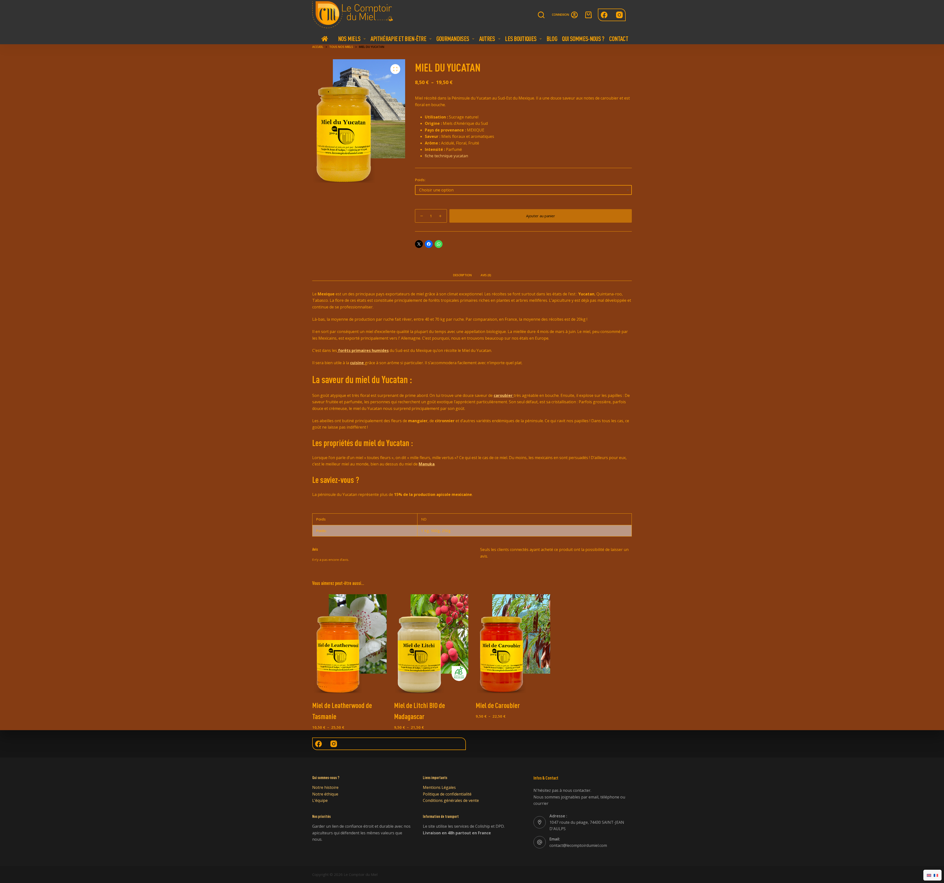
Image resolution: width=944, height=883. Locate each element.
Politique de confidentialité (447, 794)
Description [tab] (462, 275)
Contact (618, 38)
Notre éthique (325, 794)
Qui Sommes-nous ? (583, 38)
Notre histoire (325, 787)
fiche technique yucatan (446, 156)
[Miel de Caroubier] (513, 643)
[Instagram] (619, 15)
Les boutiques (520, 38)
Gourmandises (452, 38)
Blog (551, 38)
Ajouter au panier (540, 215)
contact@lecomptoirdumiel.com (578, 845)
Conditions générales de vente (451, 800)
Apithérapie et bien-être (398, 38)
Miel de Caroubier (498, 705)
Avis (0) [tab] (486, 275)
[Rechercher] (541, 15)
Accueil (324, 38)
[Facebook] (604, 15)
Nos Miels (349, 38)
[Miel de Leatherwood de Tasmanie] (349, 643)
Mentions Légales (439, 787)
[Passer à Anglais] (929, 875)
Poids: (420, 179)
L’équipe (320, 800)
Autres (487, 38)
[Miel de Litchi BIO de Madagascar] (431, 643)
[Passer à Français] (935, 875)
